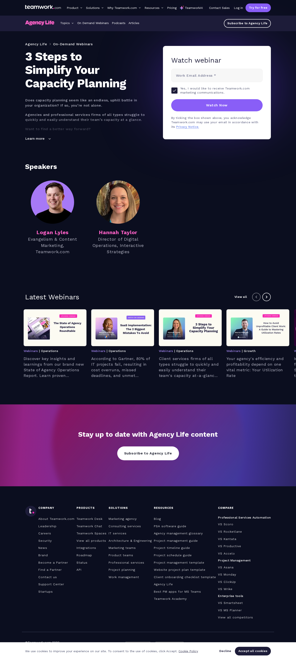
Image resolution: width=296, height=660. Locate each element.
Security (45, 540)
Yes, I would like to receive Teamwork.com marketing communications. (215, 90)
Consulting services (125, 526)
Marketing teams (122, 548)
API (78, 569)
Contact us (47, 577)
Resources (152, 8)
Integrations (86, 548)
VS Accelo (226, 553)
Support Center (51, 584)
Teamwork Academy (170, 598)
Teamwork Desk (89, 519)
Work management (124, 577)
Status (82, 562)
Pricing (172, 8)
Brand (43, 555)
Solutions (93, 8)
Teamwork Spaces (91, 533)
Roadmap (84, 555)
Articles (133, 23)
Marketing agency (123, 519)
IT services (118, 533)
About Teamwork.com (56, 519)
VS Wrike (225, 589)
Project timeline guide (172, 548)
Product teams (121, 555)
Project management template (179, 562)
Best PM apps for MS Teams (177, 591)
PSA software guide (170, 526)
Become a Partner (53, 562)
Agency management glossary (178, 533)
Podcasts (118, 23)
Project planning (122, 569)
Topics (65, 23)
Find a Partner (50, 569)
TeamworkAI (194, 8)
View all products (91, 540)
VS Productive (229, 546)
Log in (238, 8)
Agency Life (163, 584)
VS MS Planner (230, 610)
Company (46, 507)
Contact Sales (219, 8)
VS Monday (227, 574)
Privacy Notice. (187, 126)
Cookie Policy (188, 651)
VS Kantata (227, 539)
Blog (157, 519)
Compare (226, 507)
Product (72, 8)
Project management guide (176, 540)
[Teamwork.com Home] (43, 7)
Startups (45, 591)
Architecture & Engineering (130, 540)
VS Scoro (225, 524)
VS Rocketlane (230, 531)
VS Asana (226, 567)
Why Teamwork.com (122, 8)
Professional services (126, 562)
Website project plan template (179, 569)
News (42, 548)
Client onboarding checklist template (185, 577)
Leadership (47, 526)
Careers (44, 533)
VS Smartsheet (230, 603)
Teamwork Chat (89, 526)
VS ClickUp (227, 582)
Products (85, 507)
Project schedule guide (173, 555)
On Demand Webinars (93, 23)
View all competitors (235, 617)
